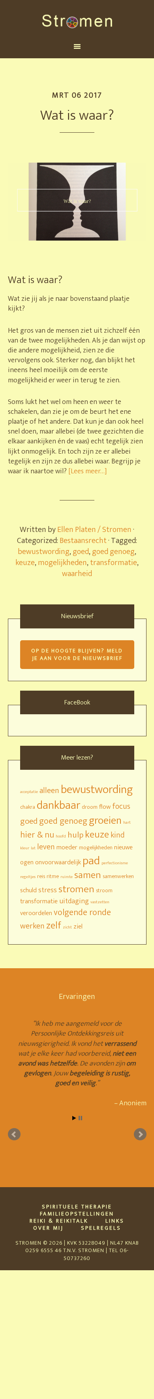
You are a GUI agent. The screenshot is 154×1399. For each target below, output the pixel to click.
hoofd (61, 836)
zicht (67, 927)
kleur (24, 848)
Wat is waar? (77, 115)
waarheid (77, 573)
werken (32, 926)
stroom (104, 890)
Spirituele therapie (77, 1207)
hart (127, 822)
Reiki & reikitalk (59, 1221)
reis (41, 876)
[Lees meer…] (87, 471)
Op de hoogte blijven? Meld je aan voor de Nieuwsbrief (77, 654)
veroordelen (36, 913)
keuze (25, 562)
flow (105, 806)
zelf (53, 925)
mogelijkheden (62, 562)
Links (114, 1221)
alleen (49, 790)
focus (121, 806)
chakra (27, 807)
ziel (78, 926)
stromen (76, 889)
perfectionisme (114, 863)
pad (91, 860)
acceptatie (29, 791)
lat (33, 848)
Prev (14, 1134)
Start (74, 1118)
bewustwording (43, 551)
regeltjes (28, 876)
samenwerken (118, 876)
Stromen (77, 21)
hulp (75, 835)
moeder (66, 847)
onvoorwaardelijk (58, 862)
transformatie (113, 562)
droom (90, 807)
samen (87, 875)
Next (140, 1134)
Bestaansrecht (83, 540)
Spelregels (101, 1228)
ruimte (66, 876)
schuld (28, 890)
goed (81, 551)
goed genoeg (113, 551)
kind (117, 835)
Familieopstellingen (77, 1214)
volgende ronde (82, 912)
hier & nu (37, 835)
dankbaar (58, 805)
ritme (53, 876)
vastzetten (99, 902)
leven (46, 847)
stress (47, 890)
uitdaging (74, 901)
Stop (80, 1118)
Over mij (48, 1228)
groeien (105, 820)
